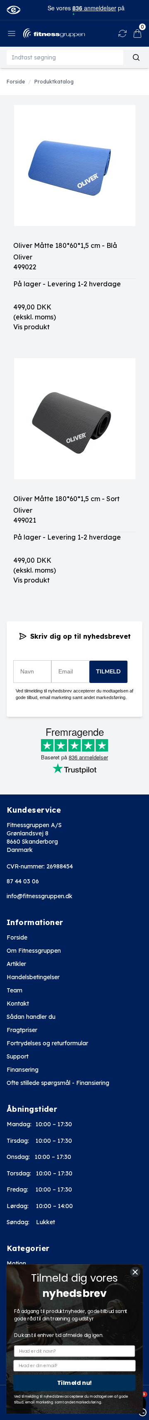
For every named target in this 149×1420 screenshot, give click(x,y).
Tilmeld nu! (74, 1382)
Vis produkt (31, 327)
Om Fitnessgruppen (34, 950)
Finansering (22, 1069)
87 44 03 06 (23, 881)
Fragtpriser (22, 1030)
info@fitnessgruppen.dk (39, 896)
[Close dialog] (135, 1272)
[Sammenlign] (122, 33)
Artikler (16, 964)
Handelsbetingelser (33, 977)
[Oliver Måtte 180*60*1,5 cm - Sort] (74, 426)
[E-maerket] (13, 10)
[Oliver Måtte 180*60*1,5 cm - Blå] (74, 172)
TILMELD (108, 672)
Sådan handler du (31, 1016)
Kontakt (18, 1003)
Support (18, 1056)
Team (14, 990)
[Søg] (136, 57)
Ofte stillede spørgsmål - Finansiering (58, 1083)
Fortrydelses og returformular (47, 1043)
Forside (17, 937)
